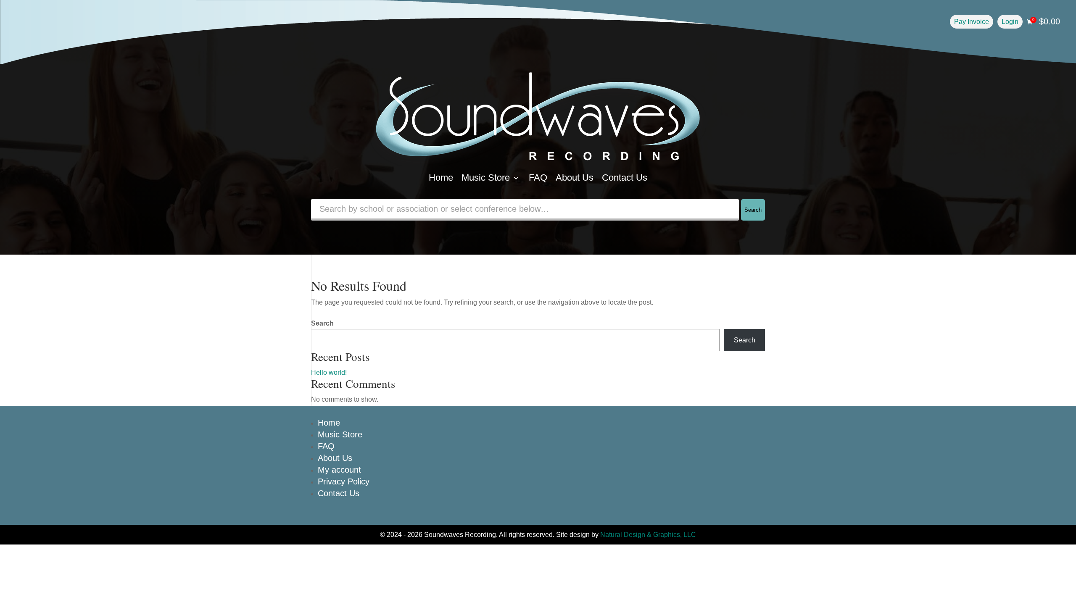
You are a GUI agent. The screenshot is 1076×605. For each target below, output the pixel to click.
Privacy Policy (343, 481)
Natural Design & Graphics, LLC (648, 534)
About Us (574, 177)
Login (1010, 21)
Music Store (491, 177)
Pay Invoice (971, 21)
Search (753, 210)
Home (441, 177)
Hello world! (329, 372)
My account (339, 469)
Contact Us (624, 177)
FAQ (538, 177)
